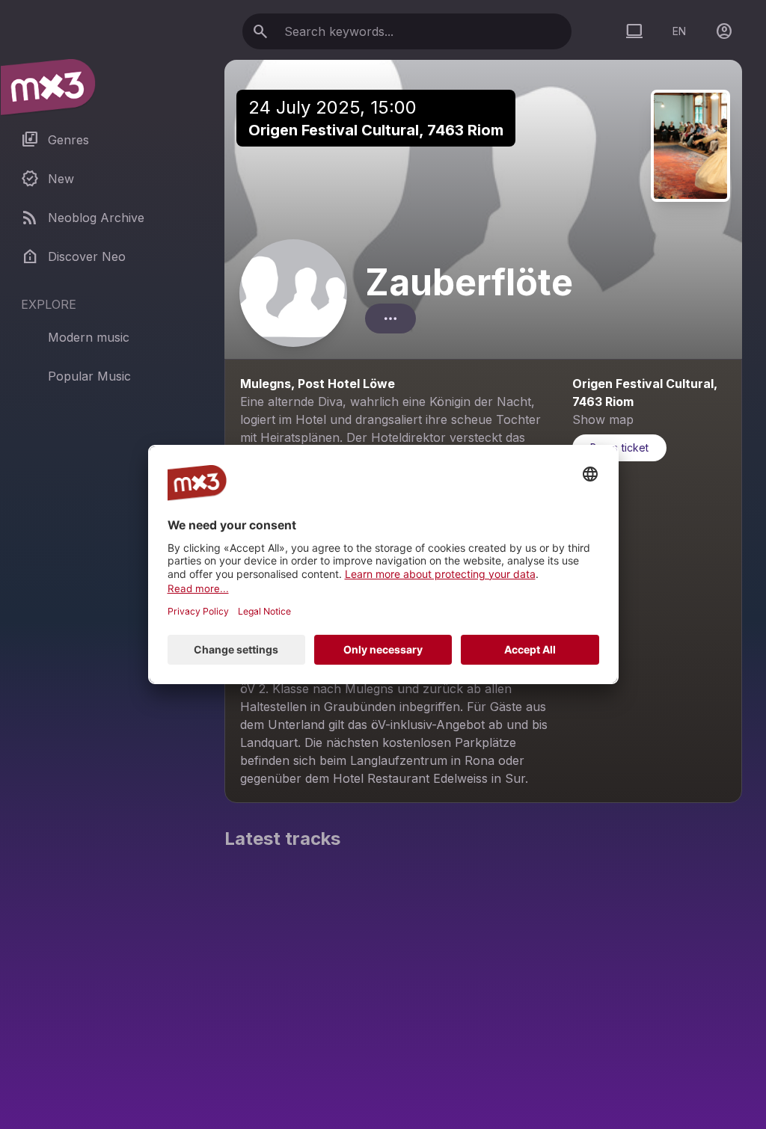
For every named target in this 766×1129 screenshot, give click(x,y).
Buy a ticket (619, 447)
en (679, 31)
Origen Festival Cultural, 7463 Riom (375, 130)
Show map (603, 419)
